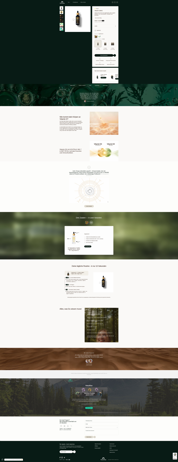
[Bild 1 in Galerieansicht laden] (61, 8)
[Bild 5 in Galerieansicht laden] (61, 25)
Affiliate (96, 446)
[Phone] (71, 426)
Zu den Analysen (89, 206)
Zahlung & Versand (114, 450)
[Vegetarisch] (96, 36)
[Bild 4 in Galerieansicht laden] (61, 20)
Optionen (102, 77)
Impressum (112, 443)
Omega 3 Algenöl (104, 74)
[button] (69, 2)
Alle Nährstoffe (87, 246)
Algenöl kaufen (98, 443)
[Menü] (176, 453)
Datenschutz (112, 452)
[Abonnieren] (73, 451)
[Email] (61, 426)
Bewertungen (105, 85)
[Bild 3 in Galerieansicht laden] (61, 16)
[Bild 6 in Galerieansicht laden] (61, 29)
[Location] (68, 426)
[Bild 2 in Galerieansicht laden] (61, 12)
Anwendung (97, 85)
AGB (111, 448)
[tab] (89, 167)
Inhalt (90, 85)
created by (116, 459)
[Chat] (64, 426)
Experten (73, 85)
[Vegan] (99, 36)
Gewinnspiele (97, 448)
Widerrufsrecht (113, 446)
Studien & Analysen (82, 85)
